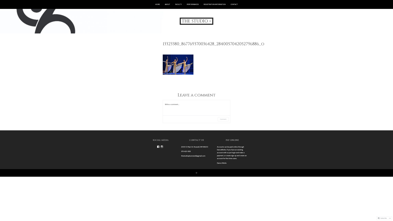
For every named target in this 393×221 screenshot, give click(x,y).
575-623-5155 (186, 151)
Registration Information (215, 4)
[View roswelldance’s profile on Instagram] (162, 146)
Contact (234, 4)
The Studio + (196, 21)
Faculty (178, 4)
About (167, 4)
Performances (193, 4)
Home (157, 4)
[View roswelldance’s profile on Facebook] (158, 146)
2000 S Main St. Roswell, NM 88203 (194, 147)
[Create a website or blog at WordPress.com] (196, 173)
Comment (223, 119)
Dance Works (221, 163)
